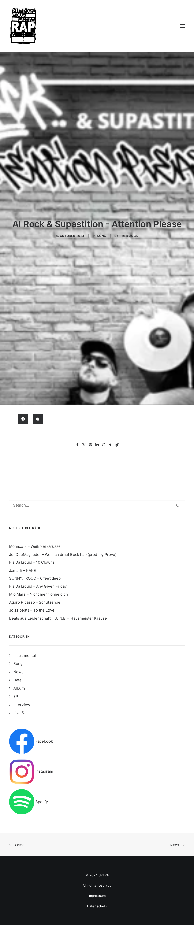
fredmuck (129, 236)
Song (101, 236)
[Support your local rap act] (97, 26)
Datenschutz (97, 906)
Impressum (97, 896)
